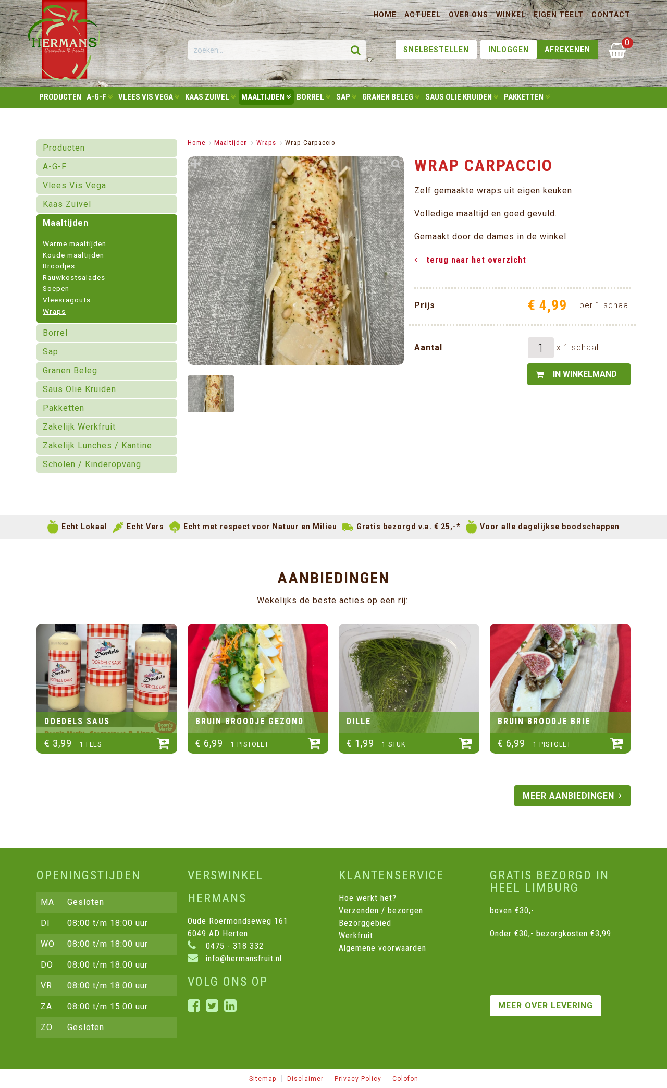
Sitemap (262, 1078)
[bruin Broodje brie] (560, 678)
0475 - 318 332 (233, 946)
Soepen (56, 288)
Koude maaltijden (73, 255)
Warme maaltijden (74, 244)
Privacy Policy (358, 1078)
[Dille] (409, 678)
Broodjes (59, 266)
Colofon (405, 1078)
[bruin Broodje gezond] (258, 678)
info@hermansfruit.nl (242, 958)
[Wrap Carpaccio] (211, 393)
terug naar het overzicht (476, 260)
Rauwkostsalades (74, 278)
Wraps (54, 311)
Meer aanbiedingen (568, 796)
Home (196, 142)
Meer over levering (545, 1005)
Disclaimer (305, 1078)
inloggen (508, 49)
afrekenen (567, 49)
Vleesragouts (67, 300)
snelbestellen (436, 49)
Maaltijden (231, 142)
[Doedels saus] (106, 678)
